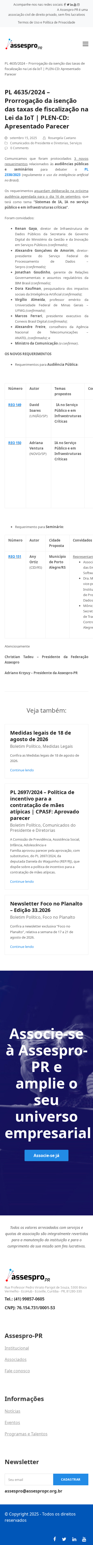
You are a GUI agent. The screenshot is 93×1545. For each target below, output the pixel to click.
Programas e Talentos (26, 1434)
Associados (16, 1359)
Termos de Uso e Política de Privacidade (46, 22)
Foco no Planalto (59, 917)
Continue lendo (22, 770)
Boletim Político (25, 746)
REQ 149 (14, 404)
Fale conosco (17, 1371)
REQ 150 (14, 442)
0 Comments (19, 148)
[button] (85, 44)
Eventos (12, 1422)
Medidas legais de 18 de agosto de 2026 (40, 736)
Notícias (12, 1411)
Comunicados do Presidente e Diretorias (39, 143)
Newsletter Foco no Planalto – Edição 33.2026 (46, 907)
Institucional (17, 1348)
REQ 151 (14, 556)
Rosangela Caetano (62, 138)
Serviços (76, 143)
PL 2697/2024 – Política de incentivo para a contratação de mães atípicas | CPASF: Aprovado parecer (44, 805)
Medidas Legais (58, 746)
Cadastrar (71, 1479)
